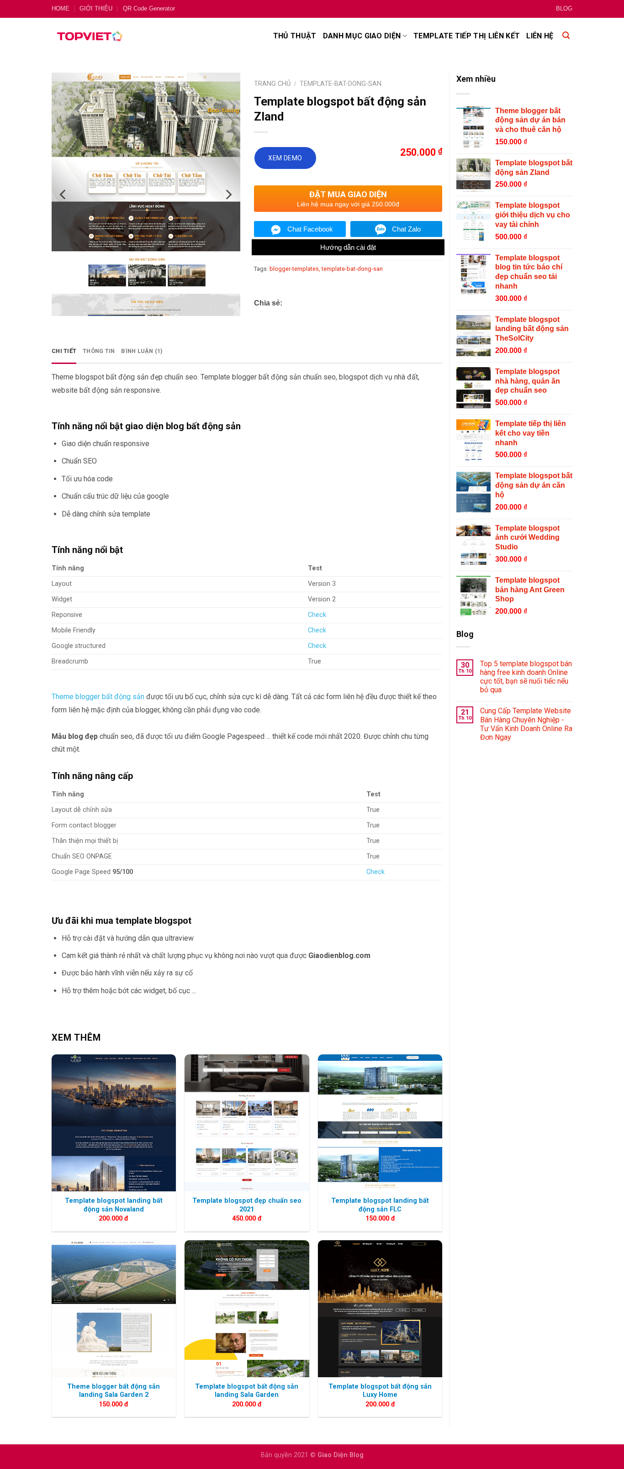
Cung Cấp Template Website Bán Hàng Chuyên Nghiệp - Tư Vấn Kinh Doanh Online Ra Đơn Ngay (526, 724)
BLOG (564, 8)
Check (317, 615)
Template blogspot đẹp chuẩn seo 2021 (246, 1205)
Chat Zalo (406, 229)
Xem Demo (285, 158)
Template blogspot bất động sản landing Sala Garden (246, 1391)
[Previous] (63, 163)
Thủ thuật (295, 36)
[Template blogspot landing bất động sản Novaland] (114, 1122)
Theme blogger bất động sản (98, 696)
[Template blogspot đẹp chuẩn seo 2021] (247, 1122)
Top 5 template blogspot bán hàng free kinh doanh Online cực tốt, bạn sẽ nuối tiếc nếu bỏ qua (526, 677)
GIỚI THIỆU (95, 8)
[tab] (64, 351)
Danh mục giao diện (362, 36)
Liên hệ (539, 36)
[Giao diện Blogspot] (89, 36)
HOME (60, 8)
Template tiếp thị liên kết (466, 36)
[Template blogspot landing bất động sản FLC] (380, 1122)
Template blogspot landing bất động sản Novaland (114, 1205)
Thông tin (99, 351)
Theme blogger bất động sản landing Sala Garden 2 (113, 1391)
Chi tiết (64, 351)
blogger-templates (294, 268)
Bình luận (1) (142, 351)
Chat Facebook (310, 229)
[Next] (228, 163)
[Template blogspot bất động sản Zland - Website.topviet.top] (153, 162)
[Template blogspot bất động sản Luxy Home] (380, 1308)
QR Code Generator (149, 8)
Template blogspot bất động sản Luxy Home (380, 1391)
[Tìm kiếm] (566, 35)
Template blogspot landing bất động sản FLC (380, 1205)
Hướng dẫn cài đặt (348, 247)
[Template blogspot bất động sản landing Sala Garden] (247, 1308)
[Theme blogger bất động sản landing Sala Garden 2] (114, 1308)
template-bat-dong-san (352, 268)
